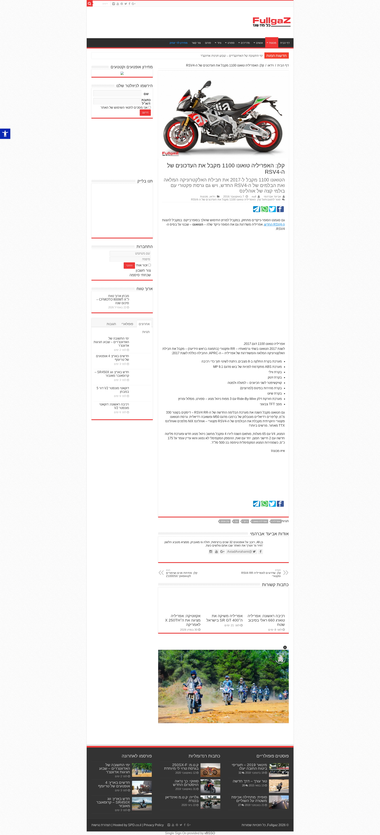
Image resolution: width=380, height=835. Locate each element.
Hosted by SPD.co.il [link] (127, 825)
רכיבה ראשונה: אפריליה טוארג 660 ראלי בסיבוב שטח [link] (266, 620)
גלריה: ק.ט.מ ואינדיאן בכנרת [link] (182, 799)
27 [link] (239, 805)
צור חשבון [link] (143, 270)
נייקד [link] (245, 521)
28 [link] (243, 785)
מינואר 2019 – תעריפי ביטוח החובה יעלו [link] (249, 766)
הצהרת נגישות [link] (101, 825)
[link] (5, 134)
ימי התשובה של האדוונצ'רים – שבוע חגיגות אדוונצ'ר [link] (111, 342)
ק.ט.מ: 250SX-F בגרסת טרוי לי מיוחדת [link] (181, 766)
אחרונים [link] (144, 324)
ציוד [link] (219, 42)
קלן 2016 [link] (225, 521)
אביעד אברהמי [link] (272, 196)
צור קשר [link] (196, 42)
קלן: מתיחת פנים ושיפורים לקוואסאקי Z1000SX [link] (181, 573)
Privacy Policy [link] (154, 825)
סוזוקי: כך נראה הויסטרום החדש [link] (186, 783)
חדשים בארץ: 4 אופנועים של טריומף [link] (114, 784)
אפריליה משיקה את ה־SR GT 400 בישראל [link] (224, 618)
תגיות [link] (146, 332)
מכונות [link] (272, 42)
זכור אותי (141, 265)
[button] (285, 647)
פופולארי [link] (127, 324)
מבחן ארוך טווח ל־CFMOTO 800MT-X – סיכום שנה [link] (112, 299)
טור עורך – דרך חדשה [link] (250, 781)
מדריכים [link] (245, 42)
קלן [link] (236, 521)
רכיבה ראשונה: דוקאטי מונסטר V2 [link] (114, 406)
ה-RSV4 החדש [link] (274, 224)
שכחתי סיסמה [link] (140, 275)
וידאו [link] (271, 65)
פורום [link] (208, 42)
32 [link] (239, 772)
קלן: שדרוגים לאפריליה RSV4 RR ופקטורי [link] (261, 573)
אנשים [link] (259, 42)
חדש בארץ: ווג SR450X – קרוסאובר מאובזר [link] (112, 373)
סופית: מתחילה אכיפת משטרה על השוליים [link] (249, 799)
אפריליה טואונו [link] (260, 521)
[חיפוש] (90, 4)
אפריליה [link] (276, 521)
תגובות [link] (111, 324)
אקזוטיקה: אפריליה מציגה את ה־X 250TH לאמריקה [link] (182, 620)
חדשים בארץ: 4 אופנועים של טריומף (241, 55)
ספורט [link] (231, 42)
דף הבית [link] (285, 42)
